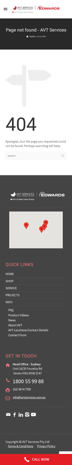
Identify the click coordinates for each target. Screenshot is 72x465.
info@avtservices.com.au (29, 397)
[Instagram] (27, 414)
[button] (41, 230)
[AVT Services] (36, 9)
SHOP (9, 281)
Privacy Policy (46, 446)
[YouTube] (33, 414)
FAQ (10, 310)
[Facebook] (14, 414)
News (12, 320)
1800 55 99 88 (28, 381)
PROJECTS (13, 295)
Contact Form (17, 335)
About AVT (15, 325)
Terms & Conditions (20, 446)
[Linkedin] (21, 414)
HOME (10, 274)
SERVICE (11, 288)
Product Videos (18, 315)
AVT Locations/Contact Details (28, 330)
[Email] (8, 414)
